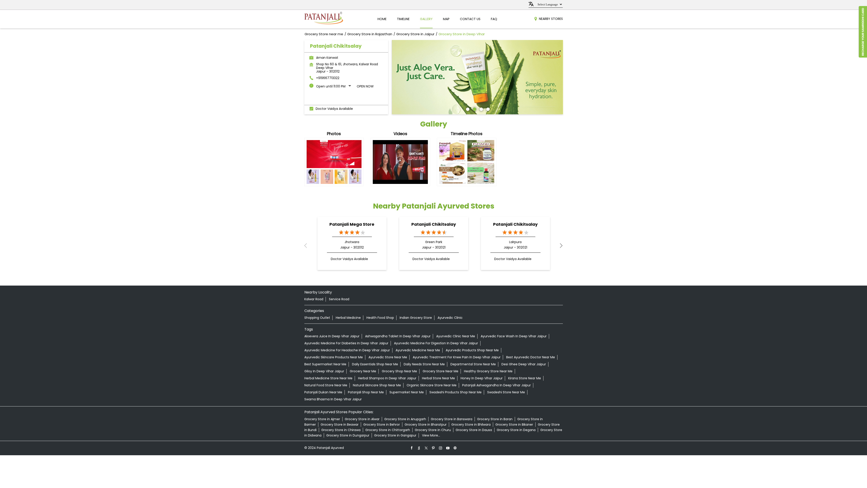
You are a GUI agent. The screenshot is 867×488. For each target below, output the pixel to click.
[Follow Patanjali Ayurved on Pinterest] (433, 448)
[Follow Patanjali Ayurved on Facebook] (412, 448)
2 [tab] (474, 109)
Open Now (365, 86)
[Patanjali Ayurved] (323, 19)
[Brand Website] (455, 448)
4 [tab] (487, 109)
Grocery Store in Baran (495, 419)
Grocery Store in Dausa (474, 430)
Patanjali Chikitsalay (433, 224)
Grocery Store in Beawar (340, 424)
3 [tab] (481, 109)
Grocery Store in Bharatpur (426, 424)
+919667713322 (327, 78)
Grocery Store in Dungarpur (347, 435)
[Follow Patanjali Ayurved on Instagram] (441, 448)
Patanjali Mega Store (351, 224)
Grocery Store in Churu (433, 430)
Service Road (339, 299)
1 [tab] (467, 109)
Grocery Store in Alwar (362, 419)
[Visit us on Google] (419, 448)
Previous (308, 245)
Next (559, 245)
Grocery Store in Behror (381, 424)
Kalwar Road (313, 299)
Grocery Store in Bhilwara (471, 424)
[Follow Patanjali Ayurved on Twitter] (426, 448)
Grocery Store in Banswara (451, 419)
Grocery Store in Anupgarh (405, 419)
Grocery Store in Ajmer (322, 419)
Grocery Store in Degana (516, 430)
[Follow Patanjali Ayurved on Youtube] (448, 448)
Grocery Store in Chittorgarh (387, 430)
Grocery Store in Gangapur (395, 435)
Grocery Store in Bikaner (514, 424)
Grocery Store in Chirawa (341, 430)
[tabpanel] (477, 77)
